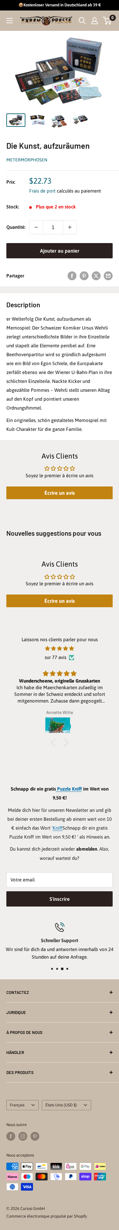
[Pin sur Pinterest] (84, 275)
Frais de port (42, 191)
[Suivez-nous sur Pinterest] (34, 1136)
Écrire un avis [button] (59, 493)
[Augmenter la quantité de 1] (69, 227)
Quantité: (15, 227)
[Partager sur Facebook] (72, 275)
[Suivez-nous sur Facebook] (10, 1136)
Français (17, 1105)
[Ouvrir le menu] (9, 20)
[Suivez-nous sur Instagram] (22, 1136)
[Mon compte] (94, 20)
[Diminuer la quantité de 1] (36, 227)
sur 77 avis (55, 657)
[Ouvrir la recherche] (82, 20)
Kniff (58, 828)
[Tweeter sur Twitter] (96, 275)
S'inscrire (60, 899)
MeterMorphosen (26, 159)
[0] (107, 20)
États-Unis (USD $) (61, 1105)
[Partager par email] (108, 275)
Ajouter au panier (59, 251)
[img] (59, 648)
